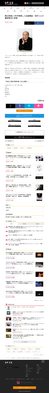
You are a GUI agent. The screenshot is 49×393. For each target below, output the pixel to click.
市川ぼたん (30, 349)
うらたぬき (27, 351)
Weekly (24, 223)
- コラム (38, 371)
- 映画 (26, 376)
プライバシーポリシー (39, 378)
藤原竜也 (16, 148)
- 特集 (38, 372)
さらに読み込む (24, 341)
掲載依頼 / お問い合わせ (21, 378)
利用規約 (32, 378)
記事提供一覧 (12, 378)
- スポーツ (27, 374)
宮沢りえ (22, 148)
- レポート (38, 369)
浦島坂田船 (38, 349)
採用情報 (27, 378)
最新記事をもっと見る (38, 300)
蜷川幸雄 (9, 148)
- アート (27, 372)
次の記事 (39, 141)
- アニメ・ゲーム (28, 371)
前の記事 (9, 141)
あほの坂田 (20, 351)
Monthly (37, 223)
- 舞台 (26, 366)
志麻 (14, 351)
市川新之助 (23, 349)
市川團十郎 (15, 349)
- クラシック (28, 369)
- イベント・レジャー (29, 368)
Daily (11, 223)
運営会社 (7, 378)
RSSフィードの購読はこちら (25, 110)
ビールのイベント (36, 351)
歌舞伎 (9, 349)
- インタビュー (39, 368)
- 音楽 (26, 364)
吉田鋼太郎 (29, 148)
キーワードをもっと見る (38, 354)
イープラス (7, 358)
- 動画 (38, 364)
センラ (9, 351)
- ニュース (38, 366)
